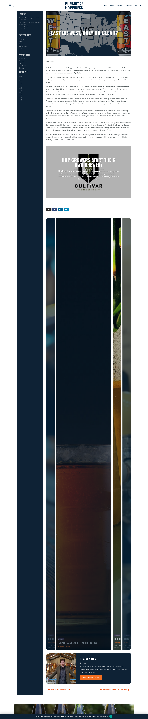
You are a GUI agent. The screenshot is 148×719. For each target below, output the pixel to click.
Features (104, 6)
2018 (20, 95)
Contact (21, 68)
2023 (20, 83)
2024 (20, 81)
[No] (146, 716)
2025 (20, 78)
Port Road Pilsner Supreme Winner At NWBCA (30, 18)
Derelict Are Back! (24, 27)
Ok (111, 716)
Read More (88, 184)
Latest (112, 6)
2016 (20, 100)
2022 (20, 85)
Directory (128, 6)
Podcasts (119, 6)
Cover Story (94, 169)
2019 (20, 93)
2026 (20, 76)
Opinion (21, 44)
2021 (20, 88)
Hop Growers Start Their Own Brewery (30, 22)
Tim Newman (57, 38)
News (20, 41)
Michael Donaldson (79, 169)
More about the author (91, 677)
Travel (20, 49)
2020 (20, 90)
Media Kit (138, 6)
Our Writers (22, 66)
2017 (20, 97)
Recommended (23, 46)
